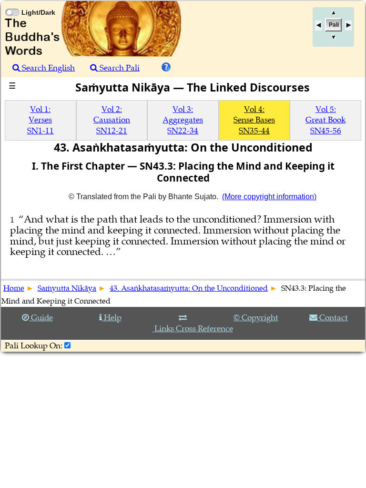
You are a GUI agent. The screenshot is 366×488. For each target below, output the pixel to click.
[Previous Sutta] (318, 25)
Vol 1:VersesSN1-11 (40, 120)
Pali (334, 24)
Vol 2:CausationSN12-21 (111, 120)
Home (13, 288)
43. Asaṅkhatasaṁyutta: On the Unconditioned (189, 288)
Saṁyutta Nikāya (67, 288)
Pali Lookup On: (33, 346)
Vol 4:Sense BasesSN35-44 (254, 120)
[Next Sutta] (348, 25)
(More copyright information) (269, 197)
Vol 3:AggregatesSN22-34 (183, 120)
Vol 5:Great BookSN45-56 (325, 120)
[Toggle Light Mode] (12, 4)
